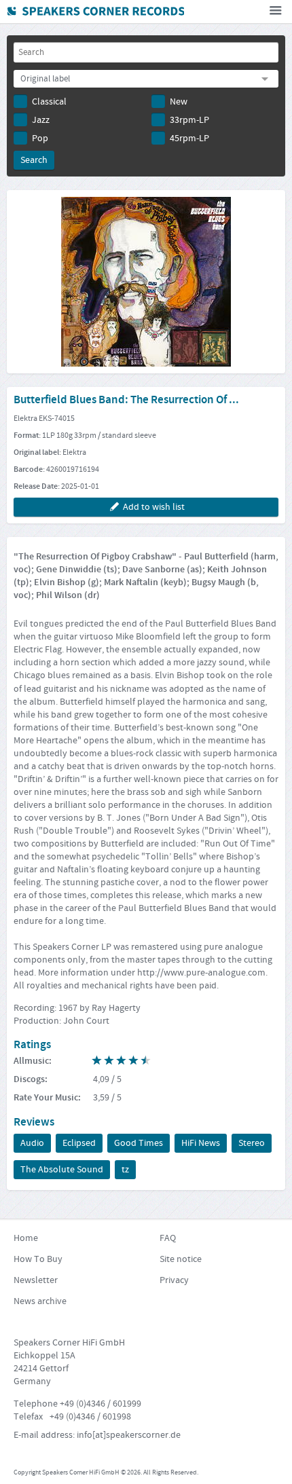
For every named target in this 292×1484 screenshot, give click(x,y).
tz (125, 1170)
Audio (32, 1143)
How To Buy (38, 1259)
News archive (40, 1301)
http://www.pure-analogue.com (201, 973)
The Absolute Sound (61, 1170)
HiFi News (200, 1143)
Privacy (174, 1280)
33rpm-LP (189, 120)
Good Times (138, 1143)
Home (26, 1238)
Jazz (41, 120)
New (178, 102)
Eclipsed (79, 1143)
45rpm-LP (189, 138)
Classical (49, 102)
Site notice (181, 1259)
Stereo (251, 1143)
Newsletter (36, 1280)
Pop (40, 138)
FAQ (168, 1238)
